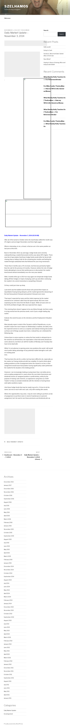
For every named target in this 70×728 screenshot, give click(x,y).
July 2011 (6, 684)
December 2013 (9, 607)
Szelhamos (16, 6)
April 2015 (7, 553)
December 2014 (9, 566)
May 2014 (7, 590)
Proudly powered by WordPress (13, 724)
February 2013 (8, 641)
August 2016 (8, 502)
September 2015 (9, 536)
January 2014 (8, 603)
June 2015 (7, 546)
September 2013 (9, 617)
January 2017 (7, 485)
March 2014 (7, 596)
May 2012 (7, 651)
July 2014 (6, 583)
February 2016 (8, 522)
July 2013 (6, 624)
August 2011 (7, 681)
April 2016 (7, 515)
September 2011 (9, 678)
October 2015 (8, 532)
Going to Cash (48, 50)
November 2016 (9, 492)
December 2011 (8, 668)
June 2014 (7, 586)
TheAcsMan (25, 30)
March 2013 (7, 637)
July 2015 (6, 542)
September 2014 (9, 576)
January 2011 (7, 698)
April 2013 (7, 634)
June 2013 (7, 627)
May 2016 (7, 512)
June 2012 (7, 647)
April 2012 (7, 654)
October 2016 (8, 495)
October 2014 (8, 573)
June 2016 (7, 509)
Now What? (47, 59)
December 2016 (9, 488)
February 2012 (8, 661)
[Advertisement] (25, 43)
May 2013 (7, 630)
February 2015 (8, 559)
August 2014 (8, 580)
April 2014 (7, 593)
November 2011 (8, 671)
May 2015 (7, 549)
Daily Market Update (15, 441)
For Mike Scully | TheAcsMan (54, 86)
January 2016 (8, 526)
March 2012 (7, 657)
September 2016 (9, 499)
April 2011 (6, 695)
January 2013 (7, 644)
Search (46, 30)
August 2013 (7, 620)
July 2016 (6, 505)
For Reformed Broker (53, 79)
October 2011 (8, 674)
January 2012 (7, 664)
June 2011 (7, 688)
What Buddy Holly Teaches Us (54, 77)
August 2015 (8, 539)
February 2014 (8, 600)
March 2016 (7, 519)
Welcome (7, 18)
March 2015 (7, 556)
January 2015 (8, 563)
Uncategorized (8, 714)
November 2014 (9, 569)
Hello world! (47, 47)
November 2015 (9, 529)
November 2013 (9, 610)
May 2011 (6, 691)
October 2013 (8, 613)
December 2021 (9, 482)
